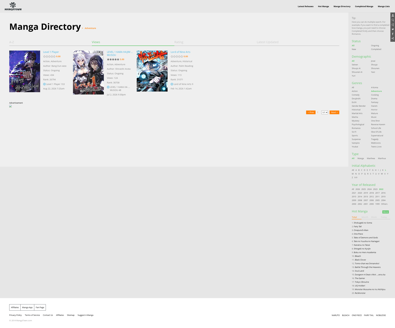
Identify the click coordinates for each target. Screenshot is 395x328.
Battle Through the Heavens (368, 267)
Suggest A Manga (85, 315)
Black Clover (360, 259)
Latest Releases (305, 6)
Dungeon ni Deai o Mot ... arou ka (370, 274)
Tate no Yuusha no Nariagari (366, 241)
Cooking (375, 94)
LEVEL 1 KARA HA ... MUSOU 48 (120, 89)
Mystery (355, 120)
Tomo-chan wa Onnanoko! (367, 263)
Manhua (382, 158)
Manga (361, 158)
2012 (371, 196)
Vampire (356, 142)
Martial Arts (357, 113)
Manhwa (371, 158)
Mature (374, 113)
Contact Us (48, 315)
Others (384, 204)
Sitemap (71, 315)
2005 (377, 200)
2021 (354, 192)
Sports (355, 135)
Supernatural (377, 135)
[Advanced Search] (392, 24)
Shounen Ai (357, 72)
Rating (178, 42)
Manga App (27, 307)
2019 (366, 192)
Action (46, 61)
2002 (360, 204)
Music (373, 117)
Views (96, 42)
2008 (360, 200)
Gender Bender (359, 106)
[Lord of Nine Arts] (152, 74)
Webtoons (376, 142)
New (354, 49)
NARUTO (336, 315)
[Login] (392, 15)
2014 (360, 196)
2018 (371, 192)
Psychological (358, 124)
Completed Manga (364, 6)
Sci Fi (354, 131)
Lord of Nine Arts (180, 52)
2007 (366, 200)
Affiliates (15, 307)
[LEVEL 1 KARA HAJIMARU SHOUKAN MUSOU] (88, 74)
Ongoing (375, 45)
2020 (360, 192)
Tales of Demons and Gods (366, 237)
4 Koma (374, 87)
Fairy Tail (358, 226)
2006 (371, 200)
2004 (383, 200)
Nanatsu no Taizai (362, 245)
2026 (358, 189)
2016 (383, 192)
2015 (354, 196)
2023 (375, 189)
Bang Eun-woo (59, 65)
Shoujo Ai (356, 68)
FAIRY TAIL (369, 315)
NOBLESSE (381, 315)
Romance (356, 128)
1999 (377, 204)
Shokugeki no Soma (363, 222)
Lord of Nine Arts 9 (183, 84)
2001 (366, 204)
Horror (374, 109)
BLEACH (345, 315)
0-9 (355, 177)
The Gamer (360, 278)
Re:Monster (360, 293)
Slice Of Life (376, 131)
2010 (383, 196)
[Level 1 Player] (24, 74)
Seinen (355, 64)
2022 (381, 189)
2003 (354, 204)
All (353, 45)
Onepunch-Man (361, 230)
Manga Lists (384, 6)
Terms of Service (32, 315)
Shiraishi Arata (123, 68)
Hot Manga (323, 6)
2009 (354, 200)
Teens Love (376, 146)
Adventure (56, 61)
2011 (377, 196)
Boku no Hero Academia (365, 252)
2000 (371, 204)
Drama (374, 98)
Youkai (355, 146)
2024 (369, 189)
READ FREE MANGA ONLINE (13, 6)
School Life (376, 128)
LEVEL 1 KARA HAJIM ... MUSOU (120, 53)
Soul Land (359, 270)
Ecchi (354, 102)
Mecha (355, 117)
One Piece (358, 233)
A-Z (11, 42)
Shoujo (374, 64)
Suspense (356, 139)
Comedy (356, 94)
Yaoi (373, 72)
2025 (363, 189)
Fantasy (374, 102)
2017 (377, 192)
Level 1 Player (51, 52)
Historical (187, 61)
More (385, 212)
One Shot (375, 120)
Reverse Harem (378, 124)
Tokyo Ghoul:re (362, 282)
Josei (373, 60)
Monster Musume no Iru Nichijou (370, 289)
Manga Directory (342, 6)
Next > (334, 112)
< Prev (311, 112)
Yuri (353, 75)
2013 (366, 196)
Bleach (358, 256)
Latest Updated (268, 42)
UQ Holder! (360, 285)
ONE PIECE (357, 315)
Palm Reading (186, 65)
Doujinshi (356, 98)
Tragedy (374, 139)
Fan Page (40, 307)
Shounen (375, 68)
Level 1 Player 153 (55, 84)
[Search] (392, 20)
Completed (376, 49)
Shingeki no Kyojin (362, 248)
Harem (374, 106)
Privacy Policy (15, 315)
